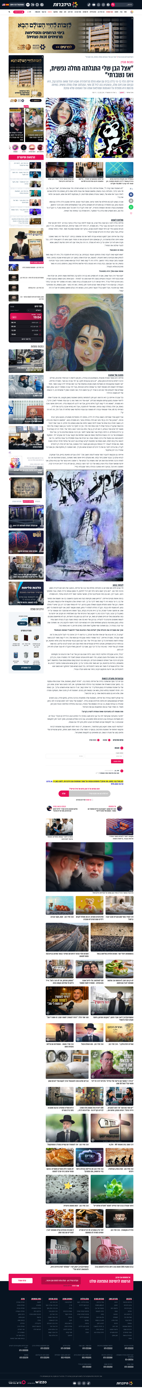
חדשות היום (114, 1308)
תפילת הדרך (21, 1326)
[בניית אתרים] (41, 1383)
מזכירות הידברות (128, 1346)
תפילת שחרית (20, 1302)
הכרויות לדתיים (68, 1329)
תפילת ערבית (21, 1308)
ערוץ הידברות (128, 1305)
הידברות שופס (128, 1329)
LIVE (30, 12)
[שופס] (37, 5)
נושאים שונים (67, 1299)
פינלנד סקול (68, 1314)
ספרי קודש (69, 1332)
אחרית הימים (68, 1326)
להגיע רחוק (100, 1323)
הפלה (39, 1320)
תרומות (50, 12)
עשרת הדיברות (67, 1311)
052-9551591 (86, 1357)
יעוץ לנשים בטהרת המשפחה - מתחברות (124, 1356)
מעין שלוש (22, 1317)
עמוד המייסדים (127, 1332)
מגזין (121, 12)
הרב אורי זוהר (54, 1326)
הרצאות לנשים (36, 1326)
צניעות (39, 1317)
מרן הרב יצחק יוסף (52, 1308)
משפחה (115, 1317)
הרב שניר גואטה (53, 1317)
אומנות (105, 740)
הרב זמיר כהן (101, 12)
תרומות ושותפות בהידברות (104, 1346)
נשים (116, 1311)
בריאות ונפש (68, 1323)
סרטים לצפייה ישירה (83, 1311)
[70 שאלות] (32, 5)
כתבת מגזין (92, 740)
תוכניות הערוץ (99, 1299)
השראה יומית (100, 1329)
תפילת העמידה (20, 1311)
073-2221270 (24, 1357)
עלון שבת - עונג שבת (85, 1346)
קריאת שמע (21, 1320)
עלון (65, 12)
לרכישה (22, 623)
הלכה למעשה (100, 1311)
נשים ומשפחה (36, 1299)
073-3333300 (107, 1357)
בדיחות (87, 1308)
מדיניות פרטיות (127, 1302)
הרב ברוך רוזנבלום (52, 1323)
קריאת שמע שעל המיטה (17, 1338)
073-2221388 (86, 1348)
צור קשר (44, 12)
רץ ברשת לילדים (84, 1305)
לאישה (39, 1302)
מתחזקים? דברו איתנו (17, 4)
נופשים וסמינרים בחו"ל (84, 1364)
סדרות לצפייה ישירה (83, 1314)
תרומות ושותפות (127, 1326)
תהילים (22, 1323)
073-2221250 (108, 1366)
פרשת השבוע (114, 1329)
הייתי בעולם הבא (99, 1332)
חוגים (87, 1332)
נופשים (130, 1323)
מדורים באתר (113, 1299)
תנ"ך (70, 1305)
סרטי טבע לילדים (84, 1326)
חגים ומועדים (114, 1332)
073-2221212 (108, 1348)
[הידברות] (65, 4)
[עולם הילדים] (42, 5)
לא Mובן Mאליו (99, 1305)
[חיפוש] (113, 5)
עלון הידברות (128, 1308)
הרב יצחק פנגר (53, 1311)
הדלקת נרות (37, 1311)
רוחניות (116, 1314)
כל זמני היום (26, 339)
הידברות (129, 1299)
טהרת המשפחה (36, 1308)
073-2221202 (87, 1366)
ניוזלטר (130, 1311)
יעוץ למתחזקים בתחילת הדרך (40, 1346)
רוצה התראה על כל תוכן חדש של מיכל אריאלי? (84, 788)
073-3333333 (128, 1366)
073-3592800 (65, 1348)
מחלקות (55, 12)
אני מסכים (83, 800)
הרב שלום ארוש (53, 1329)
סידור (23, 1299)
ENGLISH (37, 12)
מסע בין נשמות (99, 1320)
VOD (125, 12)
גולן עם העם (100, 1317)
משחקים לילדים (84, 1317)
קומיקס (87, 1320)
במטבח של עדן (99, 1308)
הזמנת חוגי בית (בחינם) (42, 1355)
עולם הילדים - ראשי (83, 1302)
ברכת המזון (21, 1314)
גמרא (70, 1308)
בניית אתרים (31, 1383)
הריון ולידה (38, 1323)
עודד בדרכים (100, 1302)
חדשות (116, 12)
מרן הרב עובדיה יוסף (52, 1305)
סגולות (70, 1317)
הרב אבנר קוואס (53, 1332)
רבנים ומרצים (53, 1299)
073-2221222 (129, 1348)
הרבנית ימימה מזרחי (35, 1314)
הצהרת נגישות (127, 1335)
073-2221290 (44, 1357)
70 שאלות (85, 12)
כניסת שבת (128, 1320)
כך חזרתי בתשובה (99, 1326)
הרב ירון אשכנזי (53, 1320)
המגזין (116, 1305)
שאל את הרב (77, 12)
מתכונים (38, 1305)
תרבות (116, 1323)
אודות (130, 1338)
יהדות (116, 1302)
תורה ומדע (115, 1320)
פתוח (102, 1314)
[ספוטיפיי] (28, 5)
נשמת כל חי (21, 1332)
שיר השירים (21, 1329)
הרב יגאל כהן (54, 1314)
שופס (60, 12)
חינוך (70, 1320)
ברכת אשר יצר (20, 1335)
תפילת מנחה (21, 1305)
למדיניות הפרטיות (80, 800)
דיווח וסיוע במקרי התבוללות (62, 1355)
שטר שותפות (109, 12)
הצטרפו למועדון (17, 12)
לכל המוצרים (26, 667)
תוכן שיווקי (115, 1335)
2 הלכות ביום (128, 1314)
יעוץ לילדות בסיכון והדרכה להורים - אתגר (18, 1347)
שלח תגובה (117, 761)
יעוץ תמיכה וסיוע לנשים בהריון (82, 1355)
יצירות (87, 1329)
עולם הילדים (93, 12)
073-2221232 (45, 1348)
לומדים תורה (68, 1302)
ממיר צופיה (130, 1364)
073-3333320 (23, 1350)
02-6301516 (129, 1359)
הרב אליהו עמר (53, 1335)
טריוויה (87, 1323)
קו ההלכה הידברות (107, 1355)
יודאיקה (70, 1335)
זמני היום (70, 12)
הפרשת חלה (37, 1329)
